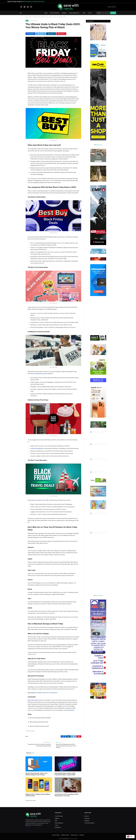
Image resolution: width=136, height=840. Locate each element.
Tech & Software (54, 12)
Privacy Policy (56, 835)
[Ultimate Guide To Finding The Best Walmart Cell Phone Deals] (39, 784)
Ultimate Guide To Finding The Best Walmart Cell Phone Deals (38, 795)
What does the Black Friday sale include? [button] (39, 726)
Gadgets (64, 12)
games (29, 309)
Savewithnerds (70, 710)
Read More (28, 826)
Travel (90, 12)
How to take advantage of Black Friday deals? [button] (40, 717)
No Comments (34, 20)
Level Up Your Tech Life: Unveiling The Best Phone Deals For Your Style (67, 795)
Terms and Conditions (89, 823)
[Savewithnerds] (68, 7)
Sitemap (81, 835)
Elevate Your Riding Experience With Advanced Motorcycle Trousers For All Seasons (66, 746)
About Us (87, 816)
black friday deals (30, 730)
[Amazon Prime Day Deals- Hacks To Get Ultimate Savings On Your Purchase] (39, 763)
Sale (84, 12)
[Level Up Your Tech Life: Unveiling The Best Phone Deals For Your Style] (68, 784)
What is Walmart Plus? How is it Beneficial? (45, 692)
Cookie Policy (74, 835)
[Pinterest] (20, 87)
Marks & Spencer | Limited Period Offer (70, 1)
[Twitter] (20, 80)
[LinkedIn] (20, 84)
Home (45, 12)
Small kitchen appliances (37, 448)
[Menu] (21, 13)
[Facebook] (20, 77)
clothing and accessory (40, 373)
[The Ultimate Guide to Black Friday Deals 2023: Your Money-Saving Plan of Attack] (53, 52)
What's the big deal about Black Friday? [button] (39, 721)
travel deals (38, 500)
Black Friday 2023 (33, 700)
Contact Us (87, 818)
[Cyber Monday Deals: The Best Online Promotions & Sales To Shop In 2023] (68, 763)
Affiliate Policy (65, 835)
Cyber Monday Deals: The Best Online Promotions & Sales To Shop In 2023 (65, 774)
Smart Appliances (74, 12)
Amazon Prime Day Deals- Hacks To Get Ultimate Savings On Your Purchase (36, 774)
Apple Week (57, 827)
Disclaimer (87, 820)
